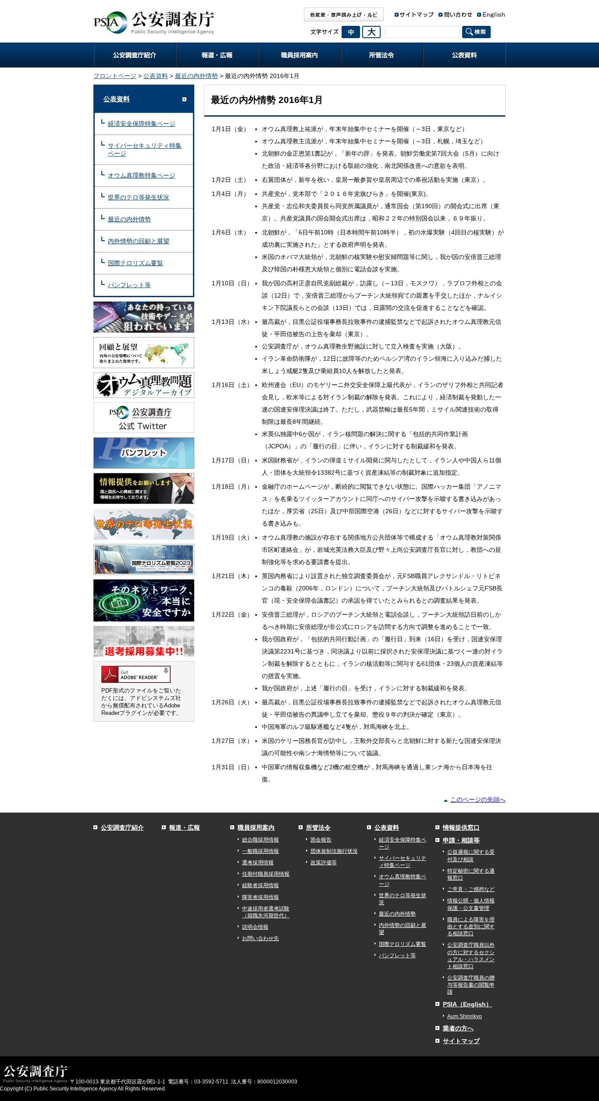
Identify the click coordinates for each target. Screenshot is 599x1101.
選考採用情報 (258, 862)
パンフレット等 (129, 284)
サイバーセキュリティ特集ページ (145, 149)
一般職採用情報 (260, 851)
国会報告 (321, 840)
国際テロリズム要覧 (135, 262)
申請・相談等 (461, 840)
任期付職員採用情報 (265, 874)
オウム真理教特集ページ (141, 175)
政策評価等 (323, 862)
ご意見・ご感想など (471, 889)
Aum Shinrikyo (464, 1016)
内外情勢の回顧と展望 (138, 241)
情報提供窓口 (461, 827)
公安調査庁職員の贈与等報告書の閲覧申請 (471, 985)
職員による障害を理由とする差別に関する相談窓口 (471, 926)
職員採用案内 (299, 55)
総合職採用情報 (260, 840)
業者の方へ (458, 1028)
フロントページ (114, 75)
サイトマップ (461, 1040)
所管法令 (382, 55)
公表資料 (464, 55)
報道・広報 (217, 55)
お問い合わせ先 (260, 938)
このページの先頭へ (478, 799)
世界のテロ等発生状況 (138, 197)
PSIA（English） (467, 1004)
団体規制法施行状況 (334, 851)
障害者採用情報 (260, 897)
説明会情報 (255, 927)
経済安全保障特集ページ (141, 123)
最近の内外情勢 (196, 75)
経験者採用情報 (260, 885)
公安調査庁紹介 (134, 55)
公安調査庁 (153, 19)
